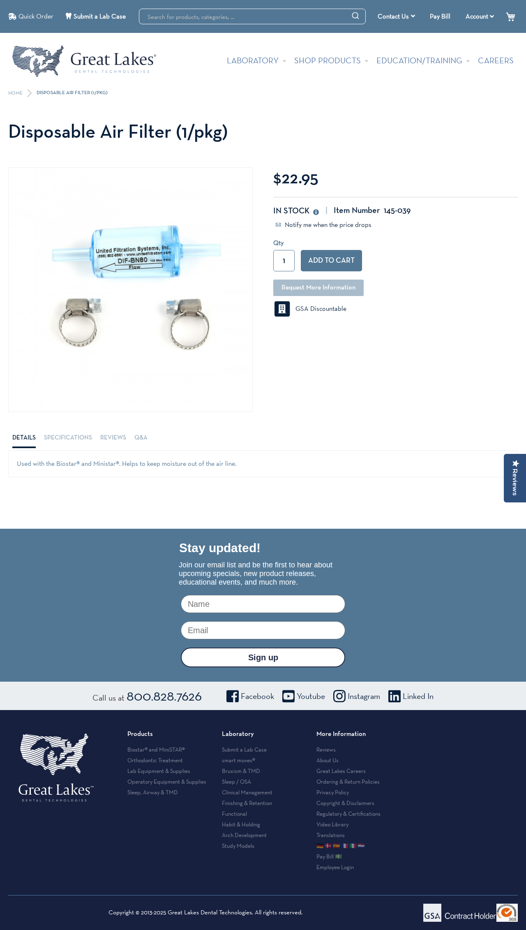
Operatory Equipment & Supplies (166, 781)
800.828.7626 (164, 695)
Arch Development (244, 835)
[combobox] (252, 16)
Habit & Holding (241, 824)
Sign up (263, 657)
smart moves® (238, 760)
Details (24, 438)
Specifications (68, 438)
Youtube (311, 696)
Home (16, 93)
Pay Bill (440, 16)
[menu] (397, 16)
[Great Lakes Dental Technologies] (84, 61)
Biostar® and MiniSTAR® (156, 749)
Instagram (364, 696)
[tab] (24, 438)
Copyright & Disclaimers (345, 803)
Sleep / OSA (236, 781)
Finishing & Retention (247, 803)
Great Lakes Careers (341, 771)
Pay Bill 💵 (329, 856)
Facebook (257, 696)
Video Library (332, 824)
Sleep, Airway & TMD (152, 792)
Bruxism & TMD (241, 771)
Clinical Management (247, 792)
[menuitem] (396, 16)
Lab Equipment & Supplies (158, 771)
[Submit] (355, 15)
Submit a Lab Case (100, 16)
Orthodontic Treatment (155, 760)
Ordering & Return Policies (348, 781)
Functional (234, 813)
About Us (327, 760)
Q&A (141, 438)
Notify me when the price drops (327, 224)
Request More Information (318, 288)
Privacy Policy (332, 792)
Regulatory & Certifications (348, 813)
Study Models (238, 845)
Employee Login (335, 867)
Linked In (418, 696)
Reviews (113, 438)
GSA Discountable (318, 308)
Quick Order (35, 16)
